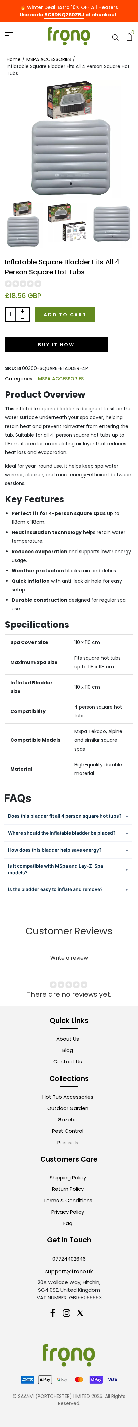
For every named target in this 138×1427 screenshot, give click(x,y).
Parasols (67, 1142)
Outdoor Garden (67, 1108)
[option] (22, 225)
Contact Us (67, 1061)
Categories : (20, 378)
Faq (67, 1223)
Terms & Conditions (67, 1200)
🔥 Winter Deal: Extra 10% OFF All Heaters (69, 7)
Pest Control (67, 1130)
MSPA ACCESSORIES (61, 378)
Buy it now (56, 344)
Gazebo (68, 1119)
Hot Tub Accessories (67, 1096)
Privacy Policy (67, 1211)
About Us (67, 1038)
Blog (67, 1050)
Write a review (69, 958)
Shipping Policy (68, 1177)
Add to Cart (65, 314)
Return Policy (68, 1188)
